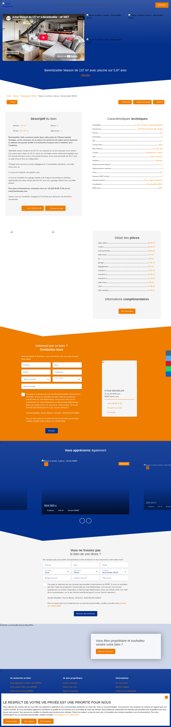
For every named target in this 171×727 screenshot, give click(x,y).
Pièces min (107, 578)
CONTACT (98, 5)
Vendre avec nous (70, 687)
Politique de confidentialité (126, 691)
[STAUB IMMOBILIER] (10, 5)
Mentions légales (122, 687)
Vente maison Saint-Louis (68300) (23, 687)
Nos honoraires (122, 683)
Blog (106, 5)
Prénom (26, 365)
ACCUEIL (59, 5)
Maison (16, 96)
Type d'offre (48, 570)
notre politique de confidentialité (66, 715)
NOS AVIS (88, 5)
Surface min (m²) (80, 578)
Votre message (29, 386)
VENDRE (78, 5)
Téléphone (59, 372)
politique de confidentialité (55, 421)
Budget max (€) (51, 578)
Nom (56, 365)
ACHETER (69, 5)
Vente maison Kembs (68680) (22, 691)
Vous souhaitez (58, 378)
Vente (9, 96)
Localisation (105, 570)
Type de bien (77, 570)
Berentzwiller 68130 (29, 96)
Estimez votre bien (70, 683)
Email (25, 372)
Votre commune (30, 379)
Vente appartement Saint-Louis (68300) (25, 683)
